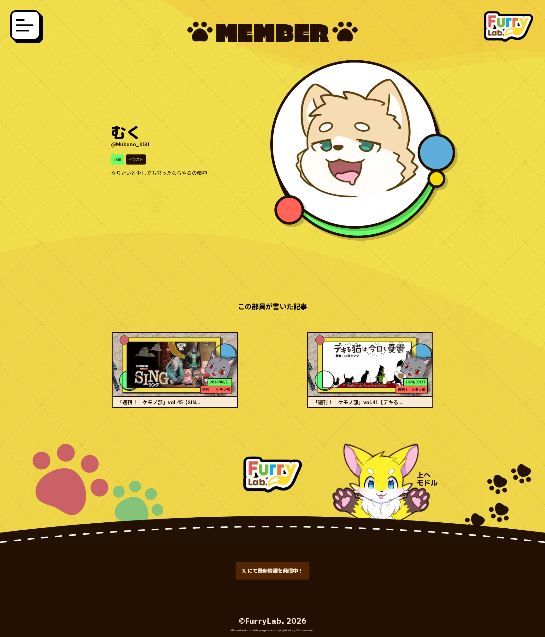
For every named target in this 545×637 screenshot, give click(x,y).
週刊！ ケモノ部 (216, 389)
